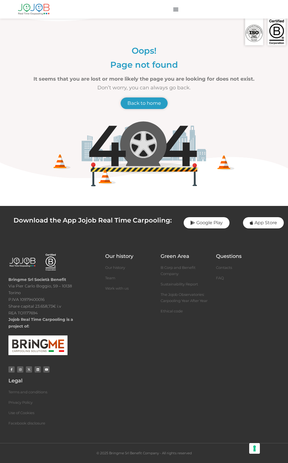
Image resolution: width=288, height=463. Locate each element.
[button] (176, 9)
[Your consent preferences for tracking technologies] (254, 448)
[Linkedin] (38, 369)
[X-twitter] (29, 369)
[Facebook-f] (11, 369)
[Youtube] (46, 369)
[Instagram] (20, 369)
